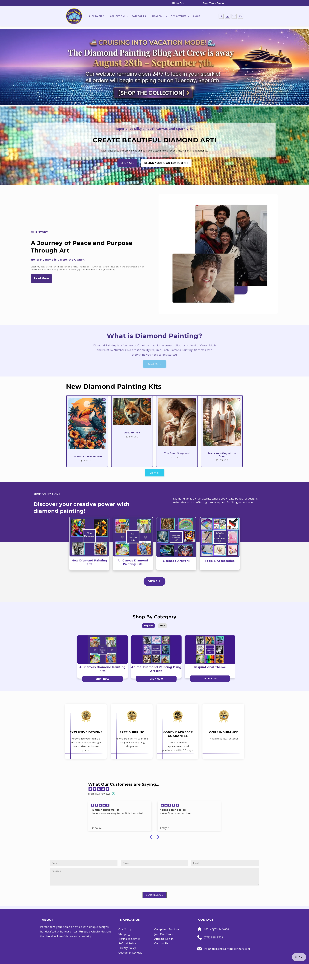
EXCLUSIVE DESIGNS (86, 732)
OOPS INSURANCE (223, 732)
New (162, 625)
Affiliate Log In (164, 939)
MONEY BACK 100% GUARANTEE (178, 734)
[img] (156, 789)
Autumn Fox (132, 432)
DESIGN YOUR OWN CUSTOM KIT (166, 163)
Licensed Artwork (176, 560)
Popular (148, 625)
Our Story (124, 929)
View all (154, 472)
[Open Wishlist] (234, 16)
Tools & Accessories (219, 560)
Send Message (154, 895)
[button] (97, 16)
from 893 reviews (99, 793)
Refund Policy (127, 943)
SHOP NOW (102, 678)
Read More (41, 278)
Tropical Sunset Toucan (87, 456)
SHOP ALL (127, 163)
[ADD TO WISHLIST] (104, 400)
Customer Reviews (130, 952)
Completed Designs (166, 929)
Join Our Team (163, 934)
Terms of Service (129, 939)
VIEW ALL (154, 581)
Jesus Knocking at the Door (222, 455)
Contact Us (161, 943)
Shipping (124, 934)
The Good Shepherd (177, 453)
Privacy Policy (127, 948)
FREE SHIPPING (132, 732)
